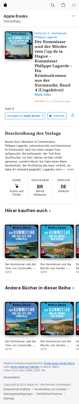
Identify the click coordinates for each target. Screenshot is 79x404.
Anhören (59, 115)
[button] (52, 5)
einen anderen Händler (25, 366)
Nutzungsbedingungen (18, 393)
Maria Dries (43, 95)
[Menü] (73, 5)
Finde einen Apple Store (59, 363)
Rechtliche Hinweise (49, 393)
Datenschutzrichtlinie (17, 389)
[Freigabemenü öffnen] (72, 115)
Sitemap (9, 398)
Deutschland (12, 377)
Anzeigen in (23, 115)
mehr (70, 169)
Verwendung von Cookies (50, 389)
